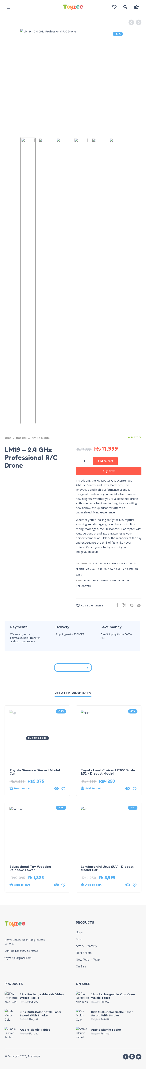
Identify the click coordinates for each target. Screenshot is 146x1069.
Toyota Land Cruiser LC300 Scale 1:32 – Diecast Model (108, 772)
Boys (114, 563)
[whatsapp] (138, 1057)
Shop (8, 438)
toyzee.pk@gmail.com (18, 958)
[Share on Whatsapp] (137, 605)
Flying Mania (41, 438)
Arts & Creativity (86, 946)
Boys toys (91, 580)
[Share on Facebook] (116, 605)
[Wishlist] (114, 7)
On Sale (81, 966)
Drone (104, 580)
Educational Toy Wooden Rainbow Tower (30, 868)
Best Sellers (101, 563)
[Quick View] (56, 788)
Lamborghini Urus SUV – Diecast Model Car (107, 868)
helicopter (117, 580)
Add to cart (105, 461)
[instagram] (132, 1057)
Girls (78, 939)
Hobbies (21, 438)
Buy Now (109, 471)
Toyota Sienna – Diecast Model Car (35, 772)
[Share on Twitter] (123, 605)
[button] (8, 7)
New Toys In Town (120, 569)
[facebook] (126, 1057)
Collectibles (128, 563)
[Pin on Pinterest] (130, 605)
